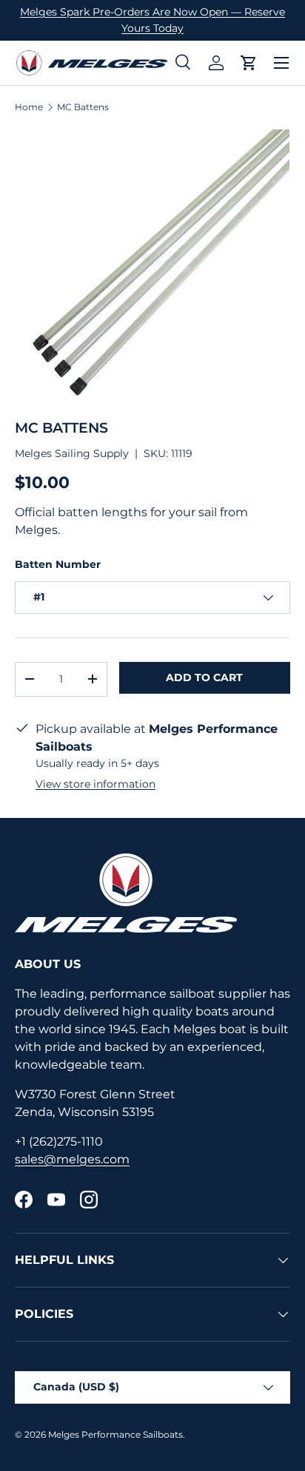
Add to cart (204, 677)
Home (29, 107)
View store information (95, 784)
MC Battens (83, 107)
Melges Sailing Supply (72, 453)
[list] (152, 266)
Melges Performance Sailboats (115, 1434)
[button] (248, 63)
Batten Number (58, 564)
